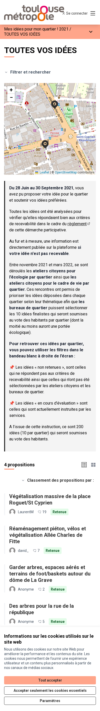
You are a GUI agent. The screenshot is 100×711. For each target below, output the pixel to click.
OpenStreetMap (66, 172)
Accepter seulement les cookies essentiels (50, 690)
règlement (79, 223)
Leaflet (44, 172)
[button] (51, 101)
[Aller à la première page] (38, 13)
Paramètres (50, 701)
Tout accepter (50, 680)
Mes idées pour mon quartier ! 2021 (36, 29)
